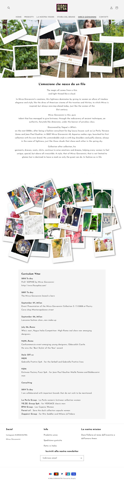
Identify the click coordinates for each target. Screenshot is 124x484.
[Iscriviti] (81, 458)
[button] (8, 7)
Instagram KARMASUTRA (16, 435)
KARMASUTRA (58, 478)
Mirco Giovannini (13, 439)
